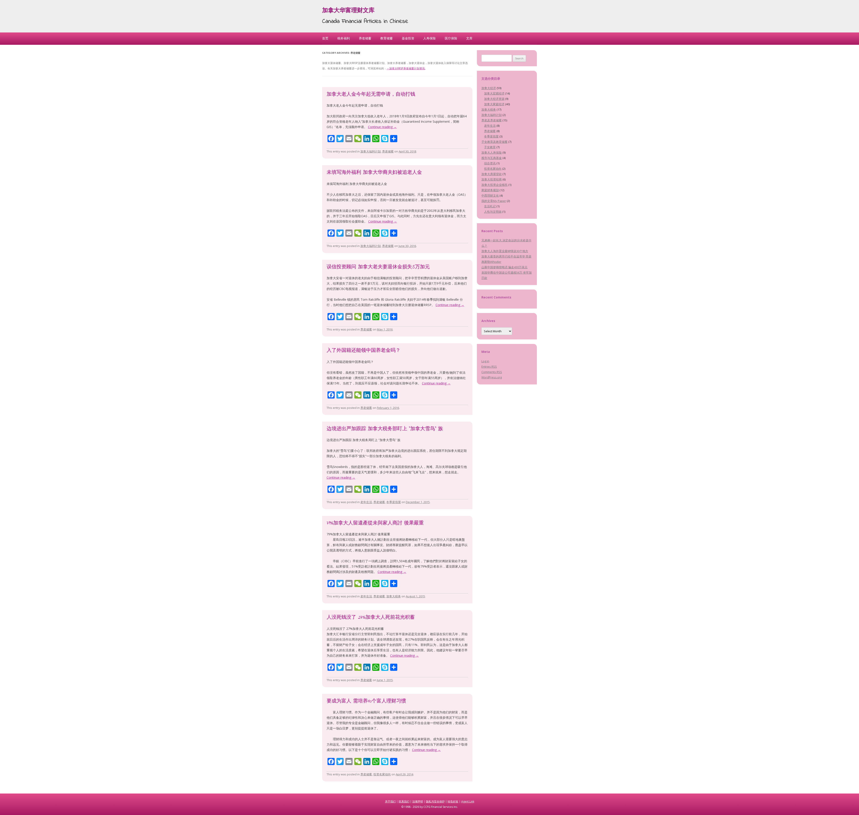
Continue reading (382, 127)
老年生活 (366, 502)
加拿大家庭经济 (494, 104)
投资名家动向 (382, 774)
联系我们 (404, 801)
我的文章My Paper (493, 201)
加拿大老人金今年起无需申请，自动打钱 (371, 94)
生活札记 (490, 206)
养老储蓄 (365, 38)
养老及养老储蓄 (491, 120)
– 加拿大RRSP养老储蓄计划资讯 (406, 68)
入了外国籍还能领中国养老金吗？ (363, 350)
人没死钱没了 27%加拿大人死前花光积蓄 (371, 617)
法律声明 (417, 801)
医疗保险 (451, 38)
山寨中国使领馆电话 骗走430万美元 (504, 267)
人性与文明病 (493, 212)
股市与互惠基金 (491, 158)
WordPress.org (491, 377)
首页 (325, 38)
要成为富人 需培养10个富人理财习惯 (366, 701)
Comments (491, 372)
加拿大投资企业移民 (494, 185)
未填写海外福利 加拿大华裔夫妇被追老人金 (374, 172)
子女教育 (490, 147)
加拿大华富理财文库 (348, 10)
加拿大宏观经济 (494, 93)
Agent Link (467, 801)
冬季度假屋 (393, 502)
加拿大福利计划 (370, 151)
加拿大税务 (393, 596)
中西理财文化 (490, 195)
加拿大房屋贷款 (491, 174)
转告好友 (453, 801)
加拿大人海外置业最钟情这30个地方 (504, 251)
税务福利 (343, 38)
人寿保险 (429, 38)
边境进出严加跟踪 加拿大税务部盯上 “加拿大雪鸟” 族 (385, 429)
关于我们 (390, 801)
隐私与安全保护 (435, 801)
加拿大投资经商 (491, 179)
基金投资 (408, 38)
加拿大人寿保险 (491, 152)
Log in (485, 361)
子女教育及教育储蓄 (494, 142)
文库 (469, 38)
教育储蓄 (386, 38)
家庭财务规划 (490, 190)
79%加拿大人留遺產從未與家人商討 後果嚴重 (375, 523)
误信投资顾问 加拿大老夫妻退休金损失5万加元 (378, 267)
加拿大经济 (488, 88)
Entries (489, 367)
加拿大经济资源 (494, 99)
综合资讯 (490, 163)
